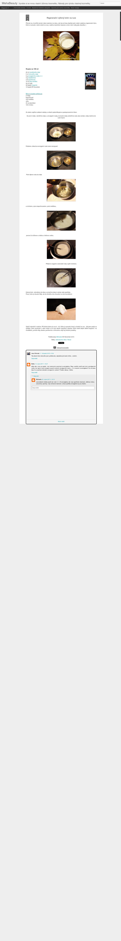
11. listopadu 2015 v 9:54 (47, 353)
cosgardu (34, 85)
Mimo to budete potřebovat (34, 94)
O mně (29, 8)
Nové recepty (75, 8)
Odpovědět (34, 358)
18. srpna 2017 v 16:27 (41, 363)
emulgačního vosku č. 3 (35, 76)
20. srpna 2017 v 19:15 (48, 379)
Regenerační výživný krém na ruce (61, 17)
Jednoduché (59, 340)
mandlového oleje (34, 72)
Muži (65, 340)
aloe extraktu (33, 81)
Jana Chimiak (35, 353)
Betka (32, 363)
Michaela (59, 337)
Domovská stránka (19, 8)
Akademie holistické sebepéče (41, 8)
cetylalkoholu (32, 78)
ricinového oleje (33, 74)
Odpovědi (35, 376)
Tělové (69, 340)
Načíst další (61, 421)
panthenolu (32, 80)
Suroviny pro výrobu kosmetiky (60, 8)
